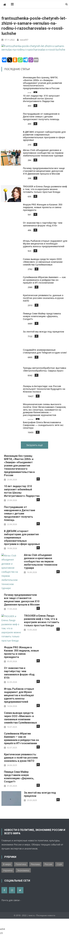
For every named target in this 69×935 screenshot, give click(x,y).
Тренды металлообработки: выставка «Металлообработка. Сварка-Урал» (44, 369)
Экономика (23, 870)
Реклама (35, 864)
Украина (8, 870)
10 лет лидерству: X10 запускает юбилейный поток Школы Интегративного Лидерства (41, 98)
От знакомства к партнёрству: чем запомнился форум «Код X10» (42, 224)
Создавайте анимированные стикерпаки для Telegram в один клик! (45, 351)
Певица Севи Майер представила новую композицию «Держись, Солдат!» (42, 316)
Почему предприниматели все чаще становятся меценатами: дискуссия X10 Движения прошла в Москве (44, 171)
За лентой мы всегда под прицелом (43, 331)
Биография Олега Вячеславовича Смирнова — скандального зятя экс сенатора (43, 425)
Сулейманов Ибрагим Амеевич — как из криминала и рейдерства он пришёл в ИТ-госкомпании (44, 280)
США (59, 864)
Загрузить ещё (34, 445)
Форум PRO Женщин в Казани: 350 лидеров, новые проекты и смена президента (42, 207)
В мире (7, 864)
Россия (48, 864)
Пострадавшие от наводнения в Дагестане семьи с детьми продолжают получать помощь (41, 116)
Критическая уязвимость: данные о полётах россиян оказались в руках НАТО (43, 298)
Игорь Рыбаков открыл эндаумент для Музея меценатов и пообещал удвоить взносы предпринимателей (45, 243)
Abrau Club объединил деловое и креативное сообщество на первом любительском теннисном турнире (43, 153)
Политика (21, 864)
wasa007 (24, 39)
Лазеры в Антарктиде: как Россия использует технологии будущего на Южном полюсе (44, 389)
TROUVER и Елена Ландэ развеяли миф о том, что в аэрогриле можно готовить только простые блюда (45, 189)
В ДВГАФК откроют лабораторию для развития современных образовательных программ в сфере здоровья (44, 135)
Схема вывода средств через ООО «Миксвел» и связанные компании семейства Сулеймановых (42, 262)
